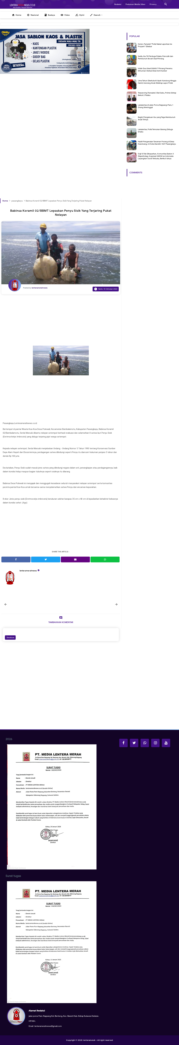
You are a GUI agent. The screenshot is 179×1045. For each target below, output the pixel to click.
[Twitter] (134, 743)
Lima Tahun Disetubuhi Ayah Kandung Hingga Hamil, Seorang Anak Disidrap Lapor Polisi (157, 81)
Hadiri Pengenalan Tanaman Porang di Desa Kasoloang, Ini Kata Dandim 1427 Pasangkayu (157, 142)
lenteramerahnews (28, 571)
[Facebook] (123, 743)
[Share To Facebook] (15, 559)
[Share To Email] (75, 559)
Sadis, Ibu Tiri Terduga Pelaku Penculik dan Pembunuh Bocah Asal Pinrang (155, 57)
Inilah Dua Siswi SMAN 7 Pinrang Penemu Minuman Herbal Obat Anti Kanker (155, 69)
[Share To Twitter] (45, 559)
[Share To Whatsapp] (105, 559)
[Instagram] (155, 743)
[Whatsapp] (145, 743)
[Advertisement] (61, 116)
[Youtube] (166, 743)
